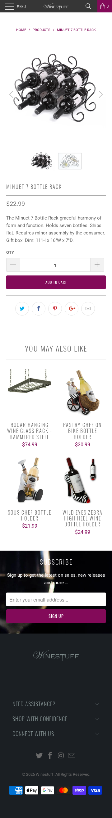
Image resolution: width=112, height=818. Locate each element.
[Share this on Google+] (71, 309)
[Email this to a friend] (88, 309)
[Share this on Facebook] (38, 309)
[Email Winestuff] (72, 756)
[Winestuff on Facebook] (50, 756)
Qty (10, 252)
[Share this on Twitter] (22, 309)
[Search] (90, 6)
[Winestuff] (56, 6)
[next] (100, 94)
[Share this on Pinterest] (55, 309)
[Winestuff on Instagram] (61, 756)
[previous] (12, 94)
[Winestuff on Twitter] (39, 756)
